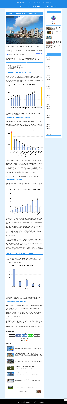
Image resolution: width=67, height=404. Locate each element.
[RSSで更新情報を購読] (26, 340)
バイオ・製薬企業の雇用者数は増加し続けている (15, 63)
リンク (42, 401)
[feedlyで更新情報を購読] (24, 340)
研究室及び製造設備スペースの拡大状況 (14, 68)
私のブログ (38, 53)
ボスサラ (53, 21)
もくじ (23, 62)
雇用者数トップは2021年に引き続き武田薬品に (15, 65)
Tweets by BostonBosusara (50, 51)
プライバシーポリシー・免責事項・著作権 (30, 401)
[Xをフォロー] (22, 340)
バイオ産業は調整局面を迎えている (13, 66)
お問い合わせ (39, 401)
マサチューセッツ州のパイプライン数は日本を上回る (16, 67)
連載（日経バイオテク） (10, 331)
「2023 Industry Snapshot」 (23, 47)
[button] (37, 335)
